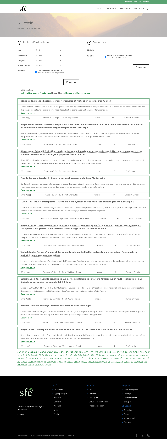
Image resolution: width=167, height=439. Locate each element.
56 (146, 352)
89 (100, 355)
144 (140, 358)
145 (144, 358)
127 (85, 358)
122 (68, 358)
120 (62, 358)
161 (65, 361)
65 (37, 355)
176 (115, 361)
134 (107, 358)
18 (50, 352)
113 (41, 358)
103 (140, 355)
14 (41, 352)
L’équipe (127, 402)
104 (143, 355)
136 (114, 358)
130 (95, 358)
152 (35, 361)
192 (39, 364)
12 (36, 352)
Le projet (127, 394)
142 (134, 358)
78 (71, 355)
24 (64, 352)
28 (75, 352)
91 (105, 355)
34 (90, 352)
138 (120, 358)
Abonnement (129, 418)
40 (105, 352)
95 (116, 355)
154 (41, 361)
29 (77, 352)
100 (130, 355)
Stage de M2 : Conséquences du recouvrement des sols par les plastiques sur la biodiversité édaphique (76, 329)
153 (38, 361)
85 (89, 355)
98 (124, 355)
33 (87, 352)
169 (93, 361)
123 (72, 358)
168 (89, 361)
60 (24, 355)
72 (56, 355)
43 (112, 352)
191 (36, 364)
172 (102, 361)
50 (131, 352)
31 (82, 352)
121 (66, 358)
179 (125, 361)
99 (127, 355)
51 (133, 352)
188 (25, 364)
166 (82, 361)
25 (67, 352)
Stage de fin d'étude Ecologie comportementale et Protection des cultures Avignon (66, 101)
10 (32, 352)
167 (85, 361)
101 (133, 355)
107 (22, 358)
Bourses (92, 394)
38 (100, 352)
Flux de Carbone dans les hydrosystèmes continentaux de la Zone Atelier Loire (63, 178)
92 (108, 355)
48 (126, 352)
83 (84, 355)
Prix (90, 390)
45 (118, 352)
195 (49, 364)
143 (137, 358)
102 (136, 355)
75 (63, 355)
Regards (124, 9)
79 (73, 355)
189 (29, 364)
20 (55, 352)
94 (113, 355)
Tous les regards (131, 390)
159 (58, 361)
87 (94, 355)
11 (34, 352)
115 (47, 358)
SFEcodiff (137, 9)
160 (61, 361)
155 (45, 361)
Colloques (93, 398)
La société (58, 390)
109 (29, 358)
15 (43, 352)
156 (48, 361)
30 (80, 352)
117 (53, 358)
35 (92, 352)
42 (110, 352)
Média (56, 414)
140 (127, 358)
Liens (56, 410)
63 (32, 355)
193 (42, 364)
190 (32, 364)
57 (149, 352)
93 (110, 355)
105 (146, 355)
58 (18, 355)
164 (75, 361)
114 (44, 358)
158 (54, 361)
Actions (110, 9)
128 (88, 358)
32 (85, 352)
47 (123, 352)
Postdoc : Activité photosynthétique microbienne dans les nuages (56, 305)
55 (143, 352)
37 (97, 352)
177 (118, 361)
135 (111, 358)
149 (25, 361)
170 (96, 361)
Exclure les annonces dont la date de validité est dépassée (50, 71)
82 (81, 355)
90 (102, 355)
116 (50, 358)
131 (98, 358)
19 (52, 352)
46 (120, 352)
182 (135, 361)
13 (38, 352)
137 (117, 358)
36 (95, 352)
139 (124, 358)
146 (147, 358)
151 (32, 361)
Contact (146, 2)
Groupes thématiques (98, 402)
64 (34, 355)
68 (46, 355)
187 (22, 364)
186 (19, 364)
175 (112, 361)
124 (75, 358)
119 (59, 358)
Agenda (57, 406)
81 (79, 355)
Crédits (20, 415)
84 (86, 355)
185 (145, 361)
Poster (126, 414)
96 (119, 355)
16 (45, 352)
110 (32, 358)
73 (58, 355)
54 (141, 352)
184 (141, 361)
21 (57, 352)
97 (122, 355)
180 (128, 361)
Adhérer (128, 2)
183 (138, 361)
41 (107, 352)
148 (22, 361)
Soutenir (137, 2)
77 (68, 355)
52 (136, 352)
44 (115, 352)
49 (128, 352)
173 (105, 361)
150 (29, 361)
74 (61, 355)
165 (78, 361)
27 (72, 352)
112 (38, 358)
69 (48, 355)
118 (56, 358)
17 (48, 352)
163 (71, 361)
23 (62, 352)
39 (102, 352)
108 (25, 358)
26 (69, 352)
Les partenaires (130, 398)
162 (68, 361)
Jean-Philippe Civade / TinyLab (59, 435)
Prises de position (96, 406)
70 (51, 355)
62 (29, 355)
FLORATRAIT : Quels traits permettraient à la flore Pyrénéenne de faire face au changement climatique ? (77, 201)
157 (51, 361)
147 (18, 361)
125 (78, 358)
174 (109, 361)
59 (21, 355)
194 (46, 364)
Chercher (71, 82)
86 (92, 355)
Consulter (128, 410)
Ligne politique (60, 394)
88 (97, 355)
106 (19, 358)
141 (130, 358)
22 (60, 352)
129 (91, 358)
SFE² (99, 9)
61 (27, 355)
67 (43, 355)
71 (54, 355)
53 (138, 352)
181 (132, 361)
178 (122, 361)
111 (35, 358)
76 (66, 355)
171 (99, 361)
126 (81, 358)
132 (101, 358)
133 (104, 358)
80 (76, 355)
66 (40, 355)
